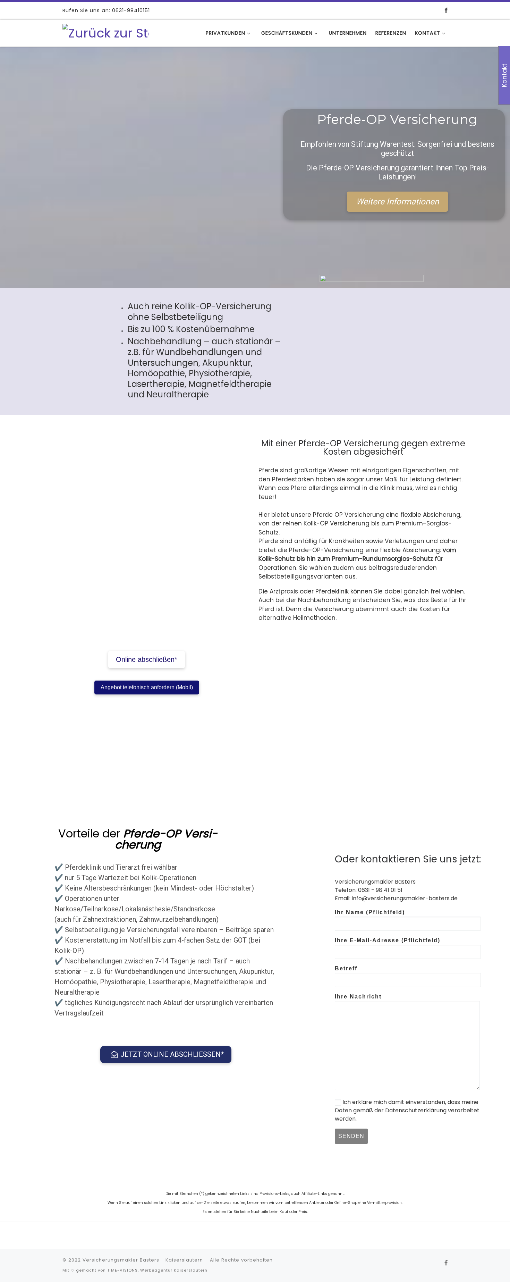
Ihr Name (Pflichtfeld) (370, 912)
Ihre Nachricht (358, 997)
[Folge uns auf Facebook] (446, 10)
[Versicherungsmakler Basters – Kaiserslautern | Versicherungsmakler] (105, 32)
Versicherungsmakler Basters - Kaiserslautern (143, 1260)
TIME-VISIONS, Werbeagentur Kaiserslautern (157, 1270)
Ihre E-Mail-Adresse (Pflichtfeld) (387, 940)
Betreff (346, 968)
